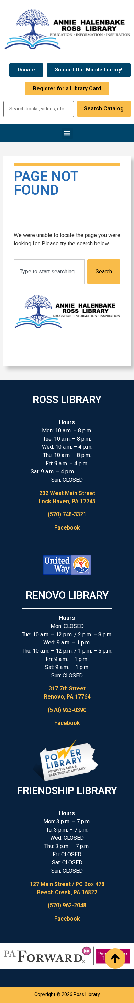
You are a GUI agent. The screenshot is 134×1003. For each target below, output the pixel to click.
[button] (67, 133)
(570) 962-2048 (67, 905)
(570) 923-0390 (67, 710)
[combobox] (49, 271)
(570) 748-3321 (67, 514)
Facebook (67, 527)
